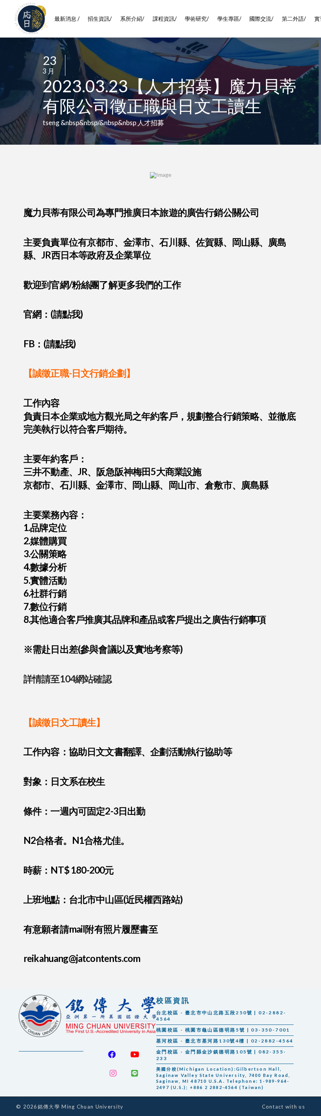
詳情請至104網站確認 (67, 678)
